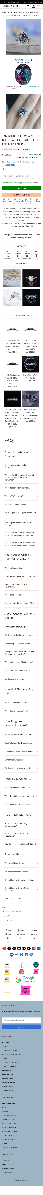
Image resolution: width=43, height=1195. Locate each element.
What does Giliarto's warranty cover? (21, 796)
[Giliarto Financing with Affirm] (17, 956)
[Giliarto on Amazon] (29, 950)
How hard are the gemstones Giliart (21, 603)
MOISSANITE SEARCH (9, 1132)
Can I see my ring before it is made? (21, 635)
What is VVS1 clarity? (21, 496)
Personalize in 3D (21, 195)
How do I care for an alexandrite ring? (21, 843)
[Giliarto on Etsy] (14, 950)
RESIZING (5, 1058)
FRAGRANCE (6, 1070)
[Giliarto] (10, 6)
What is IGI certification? (21, 504)
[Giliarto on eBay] (24, 950)
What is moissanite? (21, 594)
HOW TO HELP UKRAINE (10, 1148)
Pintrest (27, 254)
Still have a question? (21, 898)
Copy (36, 259)
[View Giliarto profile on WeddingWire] (7, 967)
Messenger (8, 259)
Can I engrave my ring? (21, 679)
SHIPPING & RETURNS (9, 1050)
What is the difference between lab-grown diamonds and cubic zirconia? (21, 543)
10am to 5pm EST (8, 1173)
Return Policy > (8, 920)
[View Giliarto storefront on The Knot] (22, 974)
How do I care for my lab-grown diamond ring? (21, 824)
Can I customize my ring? (21, 626)
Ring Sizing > (6, 916)
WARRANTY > (6, 925)
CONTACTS (6, 1144)
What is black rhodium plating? (21, 670)
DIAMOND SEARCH (8, 1136)
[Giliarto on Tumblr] (21, 938)
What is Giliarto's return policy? (21, 787)
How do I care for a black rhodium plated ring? (21, 834)
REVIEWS (5, 1111)
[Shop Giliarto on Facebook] (31, 956)
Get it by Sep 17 (35, 155)
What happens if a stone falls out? (21, 804)
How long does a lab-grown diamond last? (21, 513)
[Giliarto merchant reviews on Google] (25, 983)
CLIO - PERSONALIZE (9, 1115)
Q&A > (3, 907)
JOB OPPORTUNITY (8, 1090)
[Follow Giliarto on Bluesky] (21, 956)
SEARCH (5, 1046)
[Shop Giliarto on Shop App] (12, 956)
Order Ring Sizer (24, 162)
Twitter (7, 254)
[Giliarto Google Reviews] (19, 950)
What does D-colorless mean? (21, 487)
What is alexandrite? (21, 568)
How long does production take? (21, 734)
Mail (36, 254)
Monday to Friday (8, 1169)
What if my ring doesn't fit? (21, 711)
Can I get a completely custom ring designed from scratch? (21, 652)
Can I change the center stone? (21, 643)
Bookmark (27, 259)
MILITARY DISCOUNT (9, 1123)
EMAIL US (5, 1161)
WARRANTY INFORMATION (11, 1054)
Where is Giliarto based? (21, 863)
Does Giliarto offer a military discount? (21, 889)
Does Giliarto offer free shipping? (21, 743)
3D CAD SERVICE (7, 1086)
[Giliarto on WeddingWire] (9, 950)
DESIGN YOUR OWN (8, 1119)
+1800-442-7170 (7, 1165)
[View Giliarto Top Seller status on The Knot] (36, 974)
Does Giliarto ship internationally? (21, 751)
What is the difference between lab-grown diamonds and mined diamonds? (21, 477)
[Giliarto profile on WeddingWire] (7, 982)
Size (4, 162)
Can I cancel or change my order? (21, 768)
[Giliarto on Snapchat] (8, 938)
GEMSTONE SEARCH (9, 1140)
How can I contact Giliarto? (21, 871)
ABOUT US (5, 1042)
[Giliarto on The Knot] (4, 950)
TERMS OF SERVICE (8, 1082)
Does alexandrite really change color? (21, 576)
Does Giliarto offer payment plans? (21, 880)
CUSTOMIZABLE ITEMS (9, 1066)
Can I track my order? (21, 759)
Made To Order (22, 157)
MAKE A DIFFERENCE (9, 1127)
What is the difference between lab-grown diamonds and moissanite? (21, 533)
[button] (39, 6)
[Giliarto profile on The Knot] (7, 992)
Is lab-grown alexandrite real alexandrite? (21, 585)
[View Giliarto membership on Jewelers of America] (22, 967)
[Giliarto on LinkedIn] (34, 938)
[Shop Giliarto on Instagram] (26, 956)
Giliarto (17, 1180)
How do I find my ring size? (21, 702)
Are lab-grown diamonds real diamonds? (21, 466)
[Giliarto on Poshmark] (34, 950)
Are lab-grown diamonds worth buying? (21, 523)
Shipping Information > (11, 911)
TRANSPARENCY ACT (9, 1078)
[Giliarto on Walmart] (39, 950)
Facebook (17, 254)
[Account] (34, 6)
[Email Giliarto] (8, 942)
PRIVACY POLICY (7, 1074)
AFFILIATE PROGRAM (9, 1103)
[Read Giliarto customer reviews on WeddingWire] (36, 967)
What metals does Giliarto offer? (21, 662)
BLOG (4, 1107)
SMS (17, 259)
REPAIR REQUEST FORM (10, 1062)
